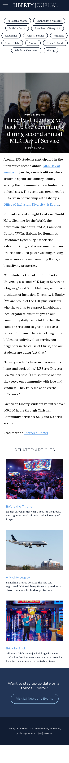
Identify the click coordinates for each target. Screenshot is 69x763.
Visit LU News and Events (34, 698)
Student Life (12, 43)
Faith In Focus (17, 28)
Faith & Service (35, 35)
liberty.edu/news (36, 433)
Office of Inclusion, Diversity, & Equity (31, 204)
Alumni (33, 43)
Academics (11, 35)
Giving (51, 50)
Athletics (59, 35)
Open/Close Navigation (5, 6)
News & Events (55, 43)
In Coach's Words (17, 21)
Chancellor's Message (49, 21)
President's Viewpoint (47, 28)
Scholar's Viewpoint (26, 50)
